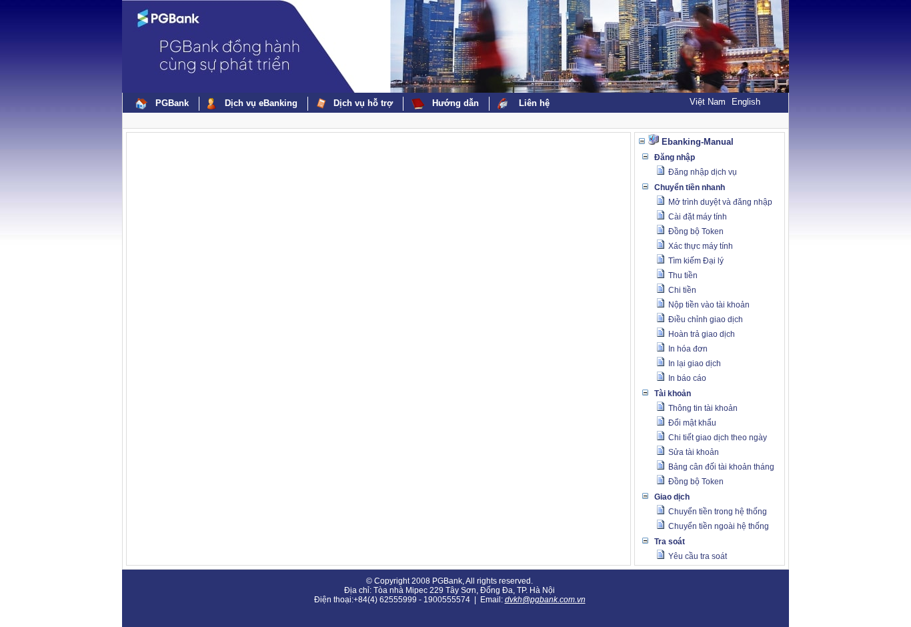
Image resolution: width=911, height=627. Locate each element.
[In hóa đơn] (660, 349)
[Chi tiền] (660, 290)
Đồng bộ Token (696, 231)
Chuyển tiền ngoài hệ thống (718, 526)
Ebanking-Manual (698, 142)
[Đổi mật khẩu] (660, 423)
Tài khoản (672, 393)
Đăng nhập (674, 157)
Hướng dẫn (455, 103)
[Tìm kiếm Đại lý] (660, 261)
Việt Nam (708, 102)
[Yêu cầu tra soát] (660, 557)
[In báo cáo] (660, 379)
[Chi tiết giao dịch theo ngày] (660, 438)
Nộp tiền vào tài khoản (709, 304)
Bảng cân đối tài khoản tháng (721, 467)
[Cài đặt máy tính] (660, 217)
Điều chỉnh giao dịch (705, 319)
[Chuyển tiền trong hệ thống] (660, 512)
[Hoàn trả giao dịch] (660, 335)
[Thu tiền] (660, 276)
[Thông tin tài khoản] (660, 409)
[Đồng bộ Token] (660, 232)
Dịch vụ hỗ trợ (363, 103)
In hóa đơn (688, 349)
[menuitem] (163, 104)
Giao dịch (672, 497)
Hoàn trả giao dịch (701, 334)
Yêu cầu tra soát (697, 556)
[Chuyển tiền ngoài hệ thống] (660, 527)
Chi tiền (682, 290)
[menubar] (343, 104)
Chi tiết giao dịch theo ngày (717, 437)
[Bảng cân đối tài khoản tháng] (660, 467)
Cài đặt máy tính (697, 216)
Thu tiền (683, 275)
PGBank (172, 103)
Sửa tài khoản (693, 452)
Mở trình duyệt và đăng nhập (720, 202)
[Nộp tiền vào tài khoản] (660, 305)
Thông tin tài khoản (703, 408)
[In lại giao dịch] (660, 364)
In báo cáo (687, 378)
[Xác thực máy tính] (660, 246)
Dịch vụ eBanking (261, 103)
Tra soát (669, 541)
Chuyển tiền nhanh (689, 187)
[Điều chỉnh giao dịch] (660, 320)
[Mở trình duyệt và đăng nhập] (660, 202)
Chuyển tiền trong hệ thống (717, 511)
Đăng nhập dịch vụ (702, 172)
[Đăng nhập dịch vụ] (660, 172)
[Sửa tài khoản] (660, 453)
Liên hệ (534, 103)
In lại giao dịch (694, 363)
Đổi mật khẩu (692, 423)
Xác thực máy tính (700, 246)
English (746, 102)
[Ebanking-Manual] (653, 142)
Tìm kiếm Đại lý (696, 260)
